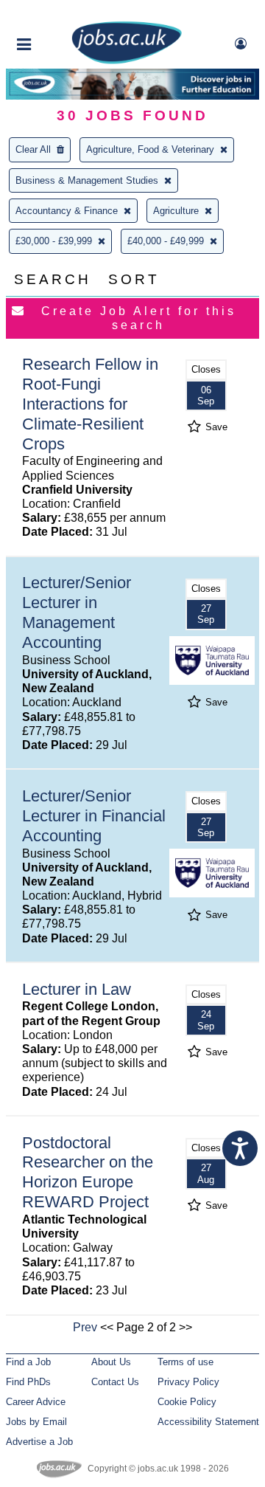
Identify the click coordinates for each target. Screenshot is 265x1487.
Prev (85, 1327)
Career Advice (36, 1401)
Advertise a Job (39, 1441)
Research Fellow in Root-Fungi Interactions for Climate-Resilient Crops (90, 404)
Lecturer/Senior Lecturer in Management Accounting (76, 612)
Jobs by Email (36, 1421)
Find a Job (28, 1361)
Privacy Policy (188, 1381)
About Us (111, 1361)
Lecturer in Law (76, 989)
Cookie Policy (187, 1401)
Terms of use (185, 1361)
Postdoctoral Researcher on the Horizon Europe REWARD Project (87, 1173)
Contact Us (115, 1381)
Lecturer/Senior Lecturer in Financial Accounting (94, 816)
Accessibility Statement (208, 1421)
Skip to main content (59, 13)
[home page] (126, 61)
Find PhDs (28, 1381)
